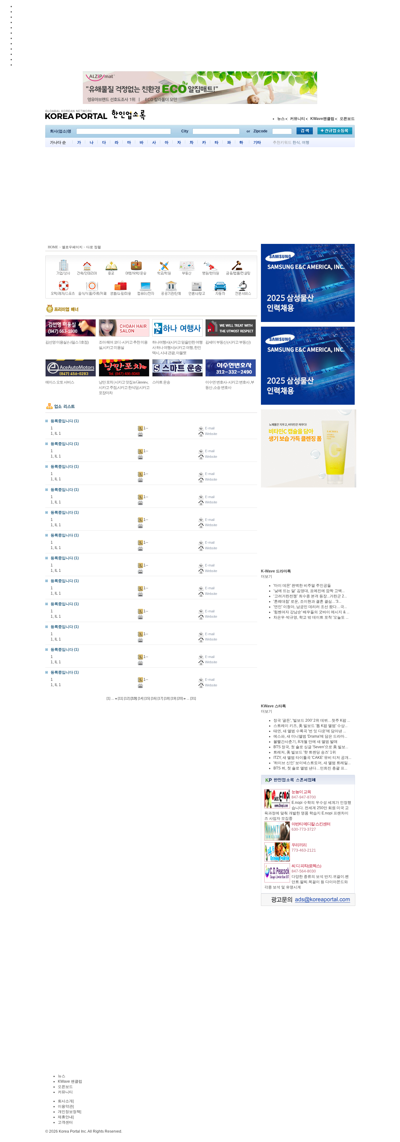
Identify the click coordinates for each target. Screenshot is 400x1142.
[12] (127, 698)
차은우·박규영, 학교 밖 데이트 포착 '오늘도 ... (310, 617)
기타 (257, 142)
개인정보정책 (69, 1112)
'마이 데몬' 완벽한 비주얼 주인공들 (302, 585)
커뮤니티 (297, 118)
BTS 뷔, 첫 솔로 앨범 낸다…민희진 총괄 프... (310, 768)
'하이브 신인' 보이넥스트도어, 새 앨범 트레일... (312, 763)
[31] (193, 698)
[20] (180, 698)
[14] (140, 698)
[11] (120, 698)
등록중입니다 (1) (65, 421)
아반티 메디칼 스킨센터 (311, 824)
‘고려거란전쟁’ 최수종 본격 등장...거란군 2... (310, 596)
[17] (160, 698)
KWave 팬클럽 (70, 1081)
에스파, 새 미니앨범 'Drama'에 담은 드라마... (310, 736)
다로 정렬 (93, 247)
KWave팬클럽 (322, 118)
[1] (108, 698)
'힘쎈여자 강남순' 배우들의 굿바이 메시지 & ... (311, 612)
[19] (173, 698)
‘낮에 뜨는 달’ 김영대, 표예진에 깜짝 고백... (309, 591)
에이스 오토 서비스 (59, 382)
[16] (154, 698)
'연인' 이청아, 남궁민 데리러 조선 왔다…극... (310, 607)
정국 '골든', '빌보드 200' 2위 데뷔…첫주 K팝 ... (311, 720)
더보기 (266, 576)
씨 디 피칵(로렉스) (306, 865)
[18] (167, 698)
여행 (305, 142)
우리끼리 (299, 845)
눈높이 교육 (301, 791)
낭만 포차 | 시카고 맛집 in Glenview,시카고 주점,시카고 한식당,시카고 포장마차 (124, 387)
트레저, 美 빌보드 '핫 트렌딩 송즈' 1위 (304, 752)
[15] (147, 698)
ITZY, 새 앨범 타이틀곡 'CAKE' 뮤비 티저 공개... (312, 757)
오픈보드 (347, 118)
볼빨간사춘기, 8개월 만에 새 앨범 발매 (305, 741)
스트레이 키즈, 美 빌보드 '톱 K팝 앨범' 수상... (310, 726)
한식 (296, 142)
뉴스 (281, 118)
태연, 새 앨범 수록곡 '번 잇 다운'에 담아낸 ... (309, 731)
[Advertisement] (200, 197)
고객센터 (65, 1122)
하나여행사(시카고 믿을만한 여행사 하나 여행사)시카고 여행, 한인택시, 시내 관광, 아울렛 (177, 347)
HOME (53, 247)
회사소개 (65, 1101)
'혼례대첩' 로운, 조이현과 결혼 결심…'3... (307, 601)
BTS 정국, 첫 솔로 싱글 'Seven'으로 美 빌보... (310, 747)
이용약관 (65, 1106)
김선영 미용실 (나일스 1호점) (66, 342)
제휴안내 (65, 1117)
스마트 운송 (161, 382)
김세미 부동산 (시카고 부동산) (227, 342)
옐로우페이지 (72, 247)
